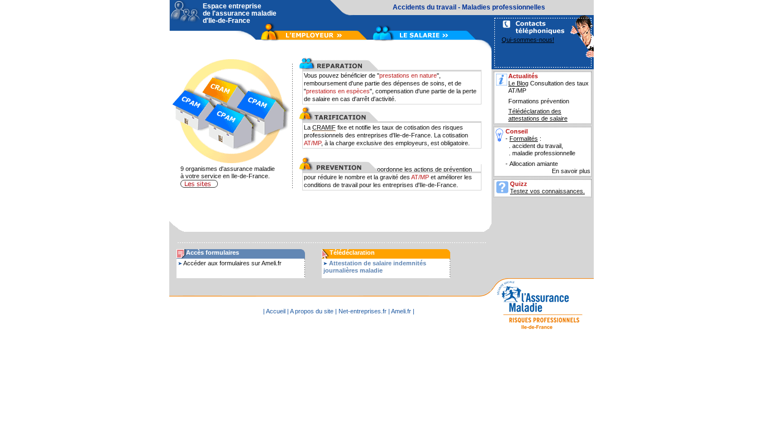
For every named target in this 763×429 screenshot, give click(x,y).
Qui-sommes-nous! (528, 39)
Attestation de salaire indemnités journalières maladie (374, 267)
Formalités (523, 138)
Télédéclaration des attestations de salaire (538, 115)
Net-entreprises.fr (362, 311)
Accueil (275, 311)
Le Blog (518, 83)
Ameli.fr (401, 311)
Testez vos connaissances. (547, 191)
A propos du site (311, 311)
